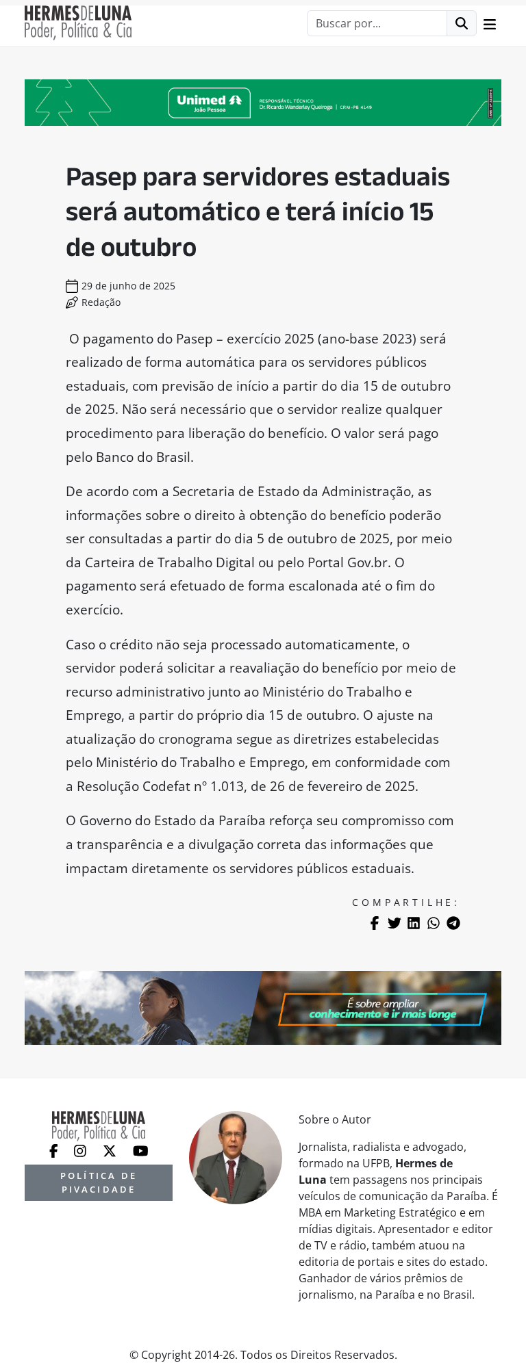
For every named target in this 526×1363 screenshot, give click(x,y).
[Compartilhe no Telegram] (453, 923)
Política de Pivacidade (98, 1182)
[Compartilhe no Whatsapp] (433, 923)
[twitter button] (111, 1149)
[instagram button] (81, 1149)
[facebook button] (55, 1149)
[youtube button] (141, 1149)
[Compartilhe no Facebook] (374, 923)
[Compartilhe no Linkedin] (414, 923)
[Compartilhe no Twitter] (394, 923)
